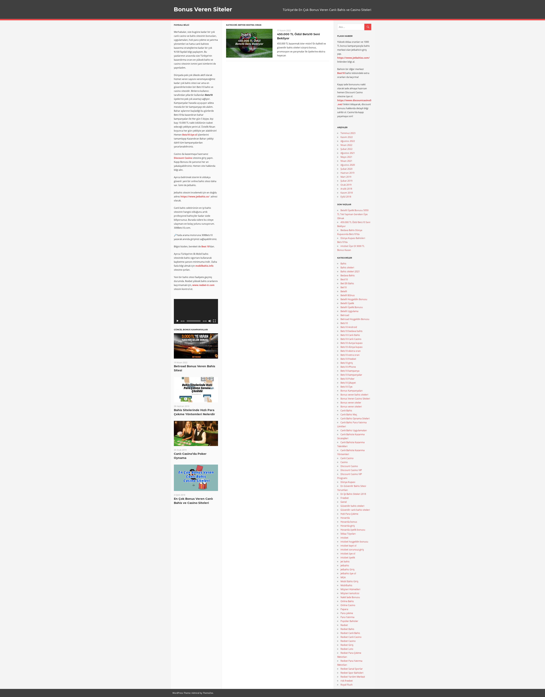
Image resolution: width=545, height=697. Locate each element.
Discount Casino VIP (351, 470)
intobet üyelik (347, 557)
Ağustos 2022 (347, 141)
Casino (344, 462)
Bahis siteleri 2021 (350, 271)
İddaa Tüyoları (348, 533)
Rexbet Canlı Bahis (350, 633)
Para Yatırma (347, 617)
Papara (344, 609)
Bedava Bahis (347, 275)
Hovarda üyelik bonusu (352, 529)
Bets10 (344, 323)
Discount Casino (183, 157)
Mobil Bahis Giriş (349, 581)
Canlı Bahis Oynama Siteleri (355, 418)
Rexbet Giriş (346, 644)
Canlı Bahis (346, 410)
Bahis (343, 263)
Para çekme (346, 613)
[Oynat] (177, 321)
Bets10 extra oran (350, 354)
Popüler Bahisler (349, 621)
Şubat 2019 (346, 180)
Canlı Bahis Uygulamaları (353, 430)
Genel (343, 501)
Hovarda (345, 517)
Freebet (344, 497)
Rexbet (344, 625)
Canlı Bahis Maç (348, 414)
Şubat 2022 (346, 149)
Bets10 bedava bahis (351, 331)
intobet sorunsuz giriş (352, 549)
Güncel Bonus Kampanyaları (191, 329)
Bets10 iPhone (348, 366)
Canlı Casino (347, 458)
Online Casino (347, 605)
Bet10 (343, 287)
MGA (343, 577)
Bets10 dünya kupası (351, 346)
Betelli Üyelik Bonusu (351, 307)
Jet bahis (345, 561)
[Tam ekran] (214, 321)
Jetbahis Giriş (347, 569)
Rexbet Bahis (347, 629)
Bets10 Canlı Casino (350, 339)
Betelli (343, 291)
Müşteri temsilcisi (349, 593)
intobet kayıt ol (348, 545)
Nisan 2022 (346, 145)
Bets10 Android (348, 327)
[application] (196, 311)
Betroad (344, 315)
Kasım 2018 (346, 192)
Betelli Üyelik (347, 303)
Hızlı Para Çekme (349, 513)
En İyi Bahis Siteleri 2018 (353, 494)
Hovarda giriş (347, 525)
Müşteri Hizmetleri (350, 589)
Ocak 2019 (345, 184)
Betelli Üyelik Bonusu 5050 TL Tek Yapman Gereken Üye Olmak (352, 214)
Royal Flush (346, 684)
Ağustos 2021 (347, 153)
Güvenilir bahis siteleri (352, 505)
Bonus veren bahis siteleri (354, 394)
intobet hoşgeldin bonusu (354, 541)
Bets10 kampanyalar (351, 374)
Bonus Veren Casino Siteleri (355, 398)
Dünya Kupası (347, 482)
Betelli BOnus (347, 295)
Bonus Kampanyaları (351, 390)
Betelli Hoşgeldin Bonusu (353, 299)
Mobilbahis (346, 585)
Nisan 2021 (346, 160)
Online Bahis (347, 601)
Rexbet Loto (346, 648)
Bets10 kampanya (349, 370)
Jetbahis (344, 565)
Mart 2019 (345, 176)
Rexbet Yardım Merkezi (352, 676)
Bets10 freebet (348, 358)
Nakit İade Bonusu (350, 597)
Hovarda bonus (348, 521)
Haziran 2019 (347, 172)
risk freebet (346, 680)
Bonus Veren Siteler (203, 9)
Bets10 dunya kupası (351, 343)
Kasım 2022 (346, 137)
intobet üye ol (347, 553)
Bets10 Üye (346, 386)
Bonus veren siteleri (351, 406)
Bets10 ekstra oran (350, 350)
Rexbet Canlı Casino (350, 637)
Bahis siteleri (347, 267)
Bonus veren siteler (350, 402)
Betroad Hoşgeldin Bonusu (354, 319)
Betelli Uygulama (349, 311)
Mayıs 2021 (346, 156)
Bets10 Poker (347, 378)
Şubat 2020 (346, 168)
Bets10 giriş (346, 362)
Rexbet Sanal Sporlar (351, 668)
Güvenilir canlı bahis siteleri (355, 509)
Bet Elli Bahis (347, 283)
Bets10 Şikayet (348, 382)
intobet (344, 537)
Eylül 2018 (345, 196)
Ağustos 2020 (347, 164)
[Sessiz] (209, 321)
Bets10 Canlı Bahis (350, 335)
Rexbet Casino (348, 641)
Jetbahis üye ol (348, 573)
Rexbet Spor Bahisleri (351, 672)
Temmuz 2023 (347, 133)
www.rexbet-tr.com (203, 285)
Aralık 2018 (346, 188)
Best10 (344, 279)
